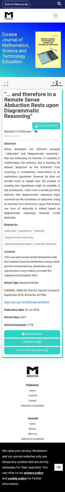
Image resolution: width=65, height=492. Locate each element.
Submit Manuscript (16, 4)
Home (33, 390)
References (30, 341)
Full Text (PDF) (48, 125)
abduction (10, 230)
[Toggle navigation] (56, 15)
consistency (25, 230)
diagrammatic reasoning (19, 237)
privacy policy (33, 473)
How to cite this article (30, 350)
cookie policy (17, 478)
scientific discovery (45, 243)
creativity (39, 230)
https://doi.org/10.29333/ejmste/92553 (26, 302)
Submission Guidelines (32, 439)
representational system (19, 243)
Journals (32, 395)
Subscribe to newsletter (32, 405)
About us (32, 434)
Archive (32, 429)
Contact (32, 400)
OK (58, 467)
